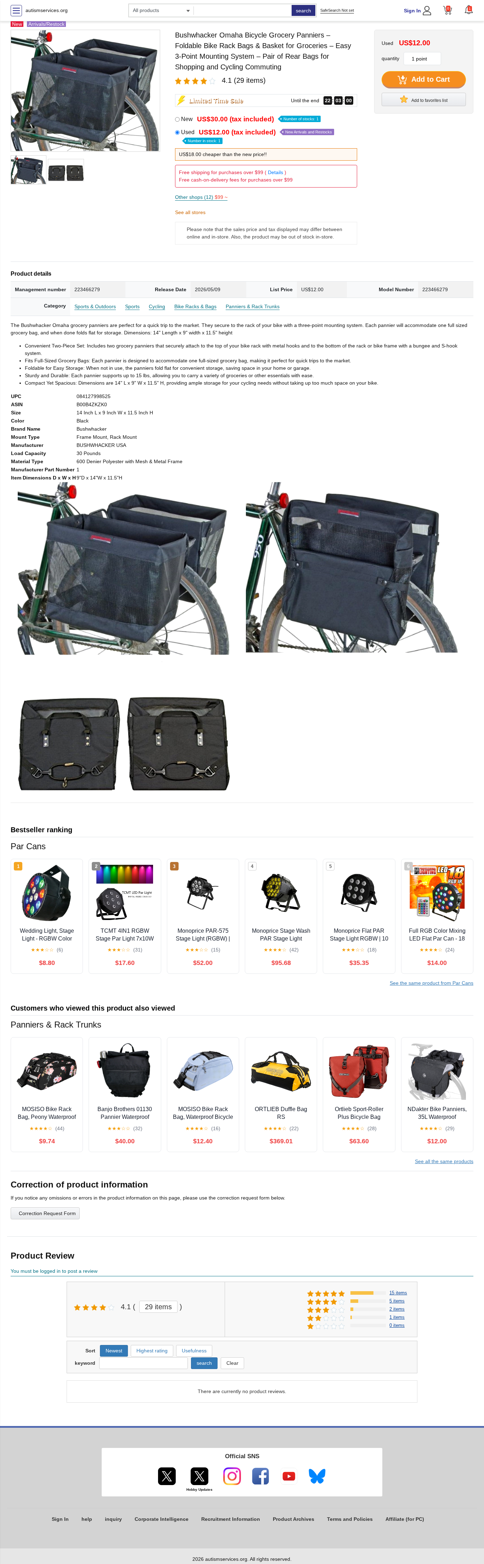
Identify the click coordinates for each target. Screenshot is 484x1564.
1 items (397, 1317)
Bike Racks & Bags (195, 306)
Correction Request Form (47, 1213)
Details (275, 172)
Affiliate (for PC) (404, 1519)
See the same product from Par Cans (431, 983)
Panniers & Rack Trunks (253, 306)
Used (256, 135)
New (250, 119)
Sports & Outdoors (95, 306)
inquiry (113, 1519)
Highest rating (152, 1350)
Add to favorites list (429, 100)
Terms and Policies (350, 1519)
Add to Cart (430, 79)
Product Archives (293, 1519)
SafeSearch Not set (337, 10)
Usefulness (194, 1350)
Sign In (412, 10)
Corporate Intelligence (161, 1519)
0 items (397, 1325)
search (303, 10)
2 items (397, 1309)
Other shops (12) (201, 197)
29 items (158, 1307)
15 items (398, 1292)
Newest (114, 1350)
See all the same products (444, 1161)
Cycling (157, 306)
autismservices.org (47, 10)
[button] (468, 9)
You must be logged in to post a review (54, 1271)
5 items (397, 1301)
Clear (232, 1363)
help (86, 1519)
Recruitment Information (230, 1519)
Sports (132, 306)
